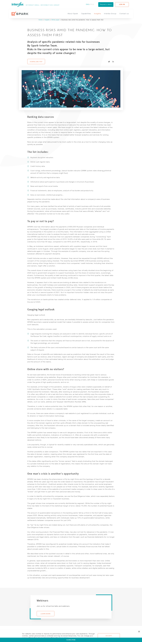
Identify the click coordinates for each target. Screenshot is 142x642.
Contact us (124, 13)
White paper (55, 20)
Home (41, 20)
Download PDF (36, 61)
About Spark (73, 13)
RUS (92, 4)
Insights (97, 13)
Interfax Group (110, 13)
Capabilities (86, 13)
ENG (87, 4)
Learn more (46, 614)
